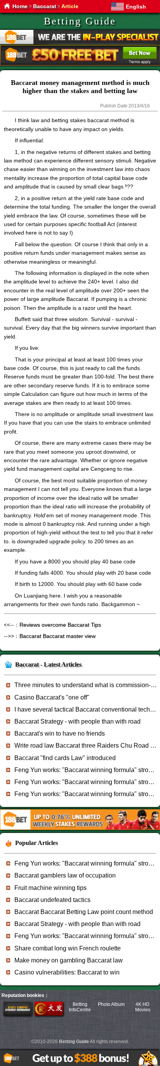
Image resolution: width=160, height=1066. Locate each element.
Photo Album (111, 1004)
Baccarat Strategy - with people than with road (77, 721)
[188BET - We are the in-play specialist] (80, 43)
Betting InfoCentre (80, 1007)
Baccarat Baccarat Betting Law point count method (83, 912)
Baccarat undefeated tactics (52, 900)
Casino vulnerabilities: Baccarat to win (67, 972)
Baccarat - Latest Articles (48, 664)
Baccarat (44, 6)
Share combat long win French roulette (67, 948)
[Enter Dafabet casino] (49, 1014)
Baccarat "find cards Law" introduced (65, 758)
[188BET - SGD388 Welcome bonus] (80, 828)
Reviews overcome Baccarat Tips (60, 625)
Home (20, 6)
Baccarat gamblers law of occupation (65, 875)
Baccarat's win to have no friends (59, 733)
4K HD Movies (142, 1007)
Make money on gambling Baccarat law (68, 960)
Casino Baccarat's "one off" (51, 697)
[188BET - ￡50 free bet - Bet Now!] (80, 64)
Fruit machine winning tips (50, 888)
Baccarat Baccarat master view (57, 636)
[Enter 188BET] (17, 1014)
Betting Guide (80, 21)
